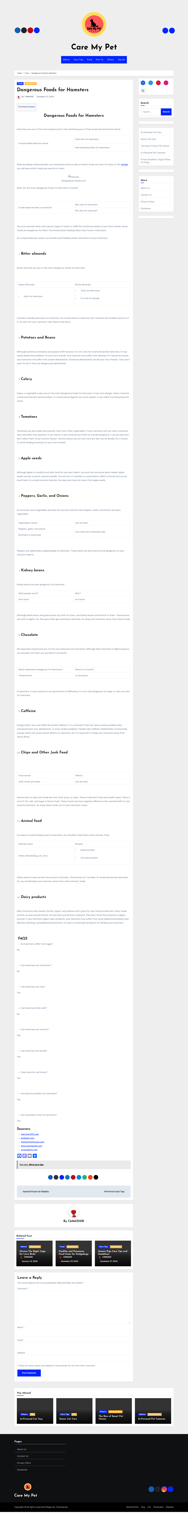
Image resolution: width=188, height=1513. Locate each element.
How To (99, 60)
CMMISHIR (29, 97)
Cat (32, 1414)
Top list (121, 60)
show (32, 107)
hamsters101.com (30, 1134)
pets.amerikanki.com (31, 1146)
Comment (22, 1288)
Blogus (49, 1507)
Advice (66, 60)
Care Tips (78, 60)
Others (110, 60)
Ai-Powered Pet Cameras (153, 153)
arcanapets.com (29, 1149)
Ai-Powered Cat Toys (151, 132)
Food (89, 60)
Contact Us (146, 195)
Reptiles (170, 1507)
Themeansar (62, 1507)
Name (20, 1327)
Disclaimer (146, 208)
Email (20, 1340)
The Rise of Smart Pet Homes (155, 146)
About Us (145, 188)
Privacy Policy (147, 201)
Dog (143, 1507)
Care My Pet (94, 47)
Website (21, 1353)
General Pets (115, 1412)
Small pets (31, 83)
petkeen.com (27, 1138)
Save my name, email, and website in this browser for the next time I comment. (58, 1365)
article (124, 164)
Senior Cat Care (148, 139)
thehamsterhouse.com (32, 1142)
